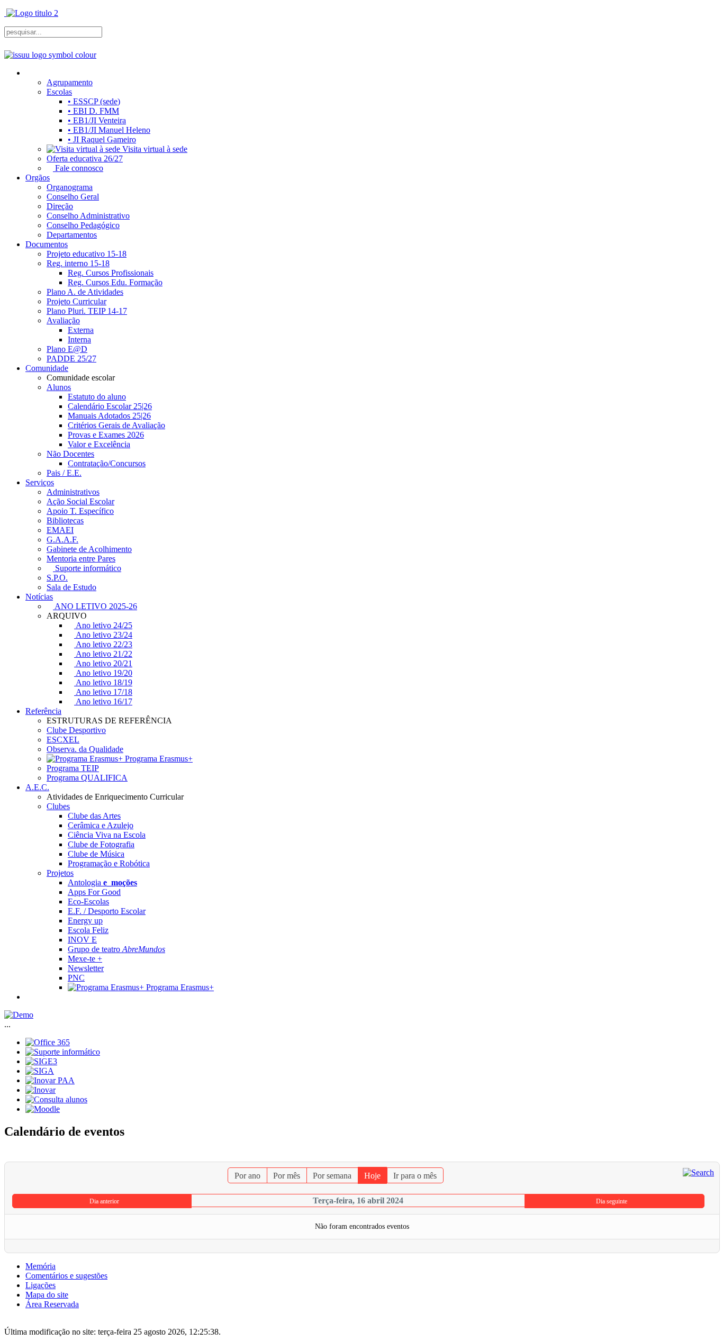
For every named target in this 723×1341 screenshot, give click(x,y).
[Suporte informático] (62, 1051)
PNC (76, 977)
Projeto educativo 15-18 (86, 253)
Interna (79, 339)
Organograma (70, 187)
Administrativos (73, 491)
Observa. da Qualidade (85, 749)
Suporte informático (87, 568)
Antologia (102, 882)
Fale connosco (78, 168)
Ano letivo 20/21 (103, 663)
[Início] (29, 72)
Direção (60, 206)
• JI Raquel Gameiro (102, 139)
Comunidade (46, 368)
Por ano (247, 1175)
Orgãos (37, 177)
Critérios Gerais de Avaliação (116, 425)
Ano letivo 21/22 (103, 653)
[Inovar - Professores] (40, 1089)
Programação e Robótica (109, 863)
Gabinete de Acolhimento (89, 549)
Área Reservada (52, 1304)
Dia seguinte (611, 1201)
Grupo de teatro (116, 949)
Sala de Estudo (71, 587)
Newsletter (86, 968)
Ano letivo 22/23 (103, 644)
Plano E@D (67, 349)
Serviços (39, 482)
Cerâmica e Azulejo (100, 825)
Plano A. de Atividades (85, 291)
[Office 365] (47, 1042)
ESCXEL (63, 739)
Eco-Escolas (88, 901)
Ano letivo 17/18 (103, 691)
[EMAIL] (712, 1156)
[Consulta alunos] (56, 1099)
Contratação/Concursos (107, 463)
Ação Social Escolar (80, 501)
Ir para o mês (415, 1175)
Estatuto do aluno (97, 396)
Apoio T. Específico (80, 510)
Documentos (46, 244)
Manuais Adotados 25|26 (109, 415)
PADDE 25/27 (71, 358)
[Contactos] (29, 996)
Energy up (85, 920)
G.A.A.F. (62, 539)
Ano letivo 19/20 (103, 672)
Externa (81, 329)
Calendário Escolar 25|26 (110, 406)
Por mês (286, 1175)
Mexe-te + (85, 958)
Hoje (372, 1175)
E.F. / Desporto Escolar (107, 911)
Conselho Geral (73, 196)
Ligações (40, 1285)
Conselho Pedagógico (83, 225)
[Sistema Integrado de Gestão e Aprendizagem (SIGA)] (39, 1070)
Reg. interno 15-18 (78, 263)
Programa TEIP (73, 768)
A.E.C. (37, 787)
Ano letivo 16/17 (103, 701)
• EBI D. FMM (93, 110)
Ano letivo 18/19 (103, 682)
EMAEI (60, 529)
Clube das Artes (94, 815)
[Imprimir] (703, 1156)
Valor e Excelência (99, 444)
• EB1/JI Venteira (97, 120)
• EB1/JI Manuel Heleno (109, 129)
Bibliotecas (65, 520)
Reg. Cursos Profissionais (110, 272)
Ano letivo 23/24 (103, 634)
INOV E (82, 939)
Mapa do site (46, 1294)
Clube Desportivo (76, 730)
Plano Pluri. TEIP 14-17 (87, 310)
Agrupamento (70, 82)
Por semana (332, 1175)
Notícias (39, 596)
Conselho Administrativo (88, 215)
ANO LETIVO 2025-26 (95, 606)
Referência (43, 710)
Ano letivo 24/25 (103, 625)
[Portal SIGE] (41, 1061)
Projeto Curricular (76, 301)
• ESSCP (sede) (94, 101)
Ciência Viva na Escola (107, 834)
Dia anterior (104, 1201)
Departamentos (72, 234)
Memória (40, 1266)
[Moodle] (42, 1108)
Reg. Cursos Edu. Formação (115, 282)
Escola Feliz (88, 930)
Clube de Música (96, 853)
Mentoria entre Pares (81, 558)
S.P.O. (57, 577)
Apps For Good (94, 891)
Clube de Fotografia (101, 844)
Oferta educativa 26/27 (85, 158)
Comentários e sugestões (66, 1275)
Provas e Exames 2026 (106, 434)
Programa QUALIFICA (87, 777)
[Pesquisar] (698, 1171)
